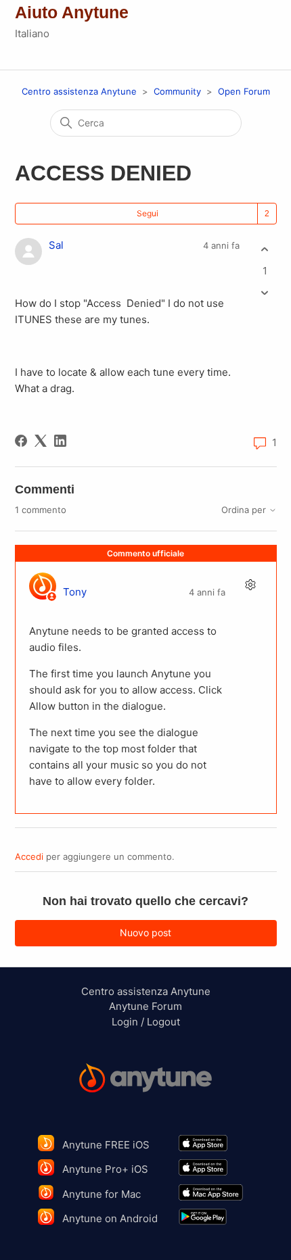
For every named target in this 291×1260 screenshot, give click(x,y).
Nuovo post (145, 932)
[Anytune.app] (145, 1080)
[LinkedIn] (60, 441)
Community (177, 91)
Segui (147, 213)
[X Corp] (41, 441)
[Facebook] (21, 441)
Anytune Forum (145, 1006)
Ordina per (245, 510)
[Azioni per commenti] (251, 584)
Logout (163, 1021)
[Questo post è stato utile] (265, 250)
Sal (56, 245)
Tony (75, 591)
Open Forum (244, 91)
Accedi (29, 856)
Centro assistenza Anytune (79, 91)
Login (125, 1021)
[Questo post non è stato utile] (265, 292)
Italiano (32, 33)
